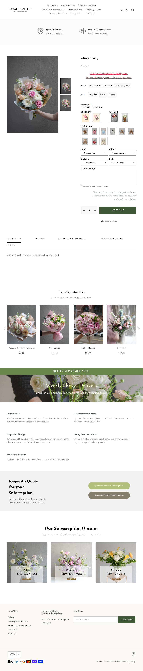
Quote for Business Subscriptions (109, 485)
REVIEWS (39, 238)
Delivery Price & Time (18, 621)
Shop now (26, 578)
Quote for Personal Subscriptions (109, 495)
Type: (84, 85)
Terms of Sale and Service (19, 626)
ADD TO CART (117, 210)
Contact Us (13, 630)
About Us (12, 634)
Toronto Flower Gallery (112, 661)
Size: (83, 94)
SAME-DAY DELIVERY (112, 238)
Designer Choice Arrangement (21, 348)
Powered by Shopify (128, 661)
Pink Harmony (55, 348)
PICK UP (11, 245)
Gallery (11, 617)
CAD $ (13, 654)
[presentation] (4, 328)
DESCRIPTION (14, 238)
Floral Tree (121, 348)
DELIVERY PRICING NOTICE (72, 238)
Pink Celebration (88, 348)
